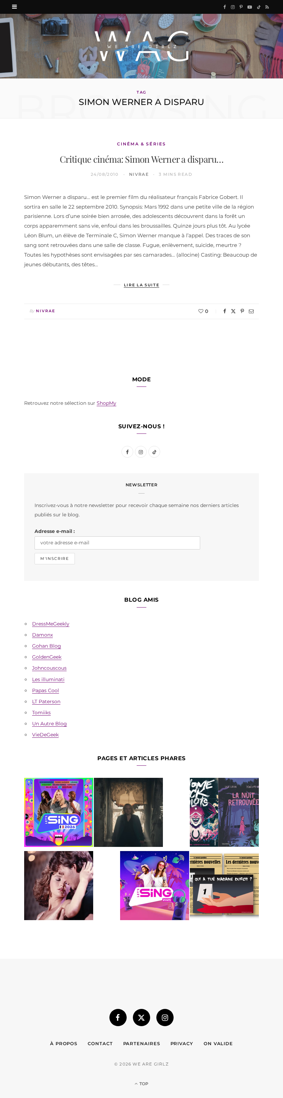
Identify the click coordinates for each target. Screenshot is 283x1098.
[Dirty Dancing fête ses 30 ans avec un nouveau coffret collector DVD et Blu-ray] (58, 887)
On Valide (218, 1043)
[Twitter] (233, 311)
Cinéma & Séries (141, 143)
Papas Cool (45, 690)
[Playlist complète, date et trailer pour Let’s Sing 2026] (58, 814)
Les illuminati (48, 679)
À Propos (63, 1043)
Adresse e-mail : (55, 531)
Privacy (181, 1043)
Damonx (42, 635)
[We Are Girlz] (141, 46)
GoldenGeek (46, 657)
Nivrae (139, 174)
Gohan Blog (46, 646)
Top (143, 1083)
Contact (100, 1043)
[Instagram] (165, 1017)
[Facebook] (224, 311)
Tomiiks (41, 712)
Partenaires (141, 1043)
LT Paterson (46, 701)
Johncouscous (49, 668)
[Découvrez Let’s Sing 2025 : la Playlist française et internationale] (154, 887)
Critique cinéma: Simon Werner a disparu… (142, 159)
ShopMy (106, 403)
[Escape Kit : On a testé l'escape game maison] (224, 887)
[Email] (251, 311)
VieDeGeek (45, 735)
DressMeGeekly (50, 624)
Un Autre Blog (49, 723)
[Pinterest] (242, 311)
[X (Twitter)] (141, 1017)
